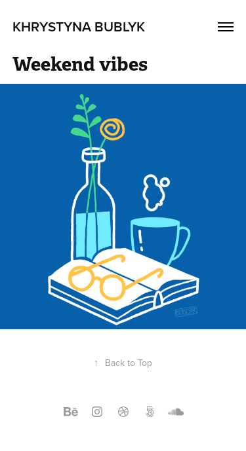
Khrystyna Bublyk (78, 26)
